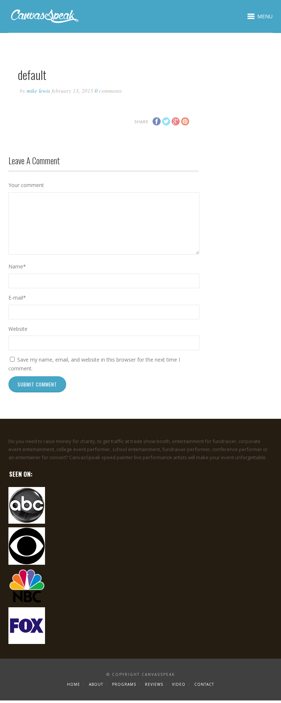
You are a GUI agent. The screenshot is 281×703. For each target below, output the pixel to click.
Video (179, 684)
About (96, 684)
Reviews (154, 684)
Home (73, 684)
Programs (124, 684)
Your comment (26, 185)
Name (17, 266)
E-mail (17, 297)
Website (17, 328)
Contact (204, 684)
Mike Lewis (38, 90)
